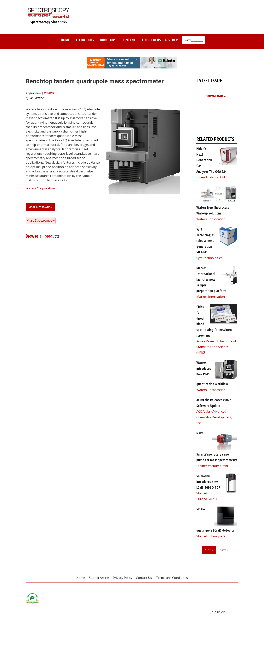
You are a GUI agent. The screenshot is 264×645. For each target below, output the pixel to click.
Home (65, 39)
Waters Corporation (40, 188)
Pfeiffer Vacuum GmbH (212, 466)
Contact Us (144, 578)
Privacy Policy (122, 578)
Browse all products (43, 236)
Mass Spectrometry (40, 220)
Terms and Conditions (172, 578)
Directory (108, 39)
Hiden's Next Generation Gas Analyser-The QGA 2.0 (211, 160)
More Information (40, 207)
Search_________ (193, 40)
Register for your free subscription (215, 118)
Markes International (211, 297)
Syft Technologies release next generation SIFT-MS (205, 240)
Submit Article (99, 578)
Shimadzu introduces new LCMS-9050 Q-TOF (208, 482)
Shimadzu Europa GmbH (214, 536)
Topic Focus (151, 39)
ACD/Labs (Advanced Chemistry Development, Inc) (214, 417)
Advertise (172, 39)
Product (49, 93)
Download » (216, 96)
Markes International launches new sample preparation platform (211, 279)
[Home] (49, 16)
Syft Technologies (209, 258)
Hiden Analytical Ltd (210, 177)
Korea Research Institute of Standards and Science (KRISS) (216, 347)
